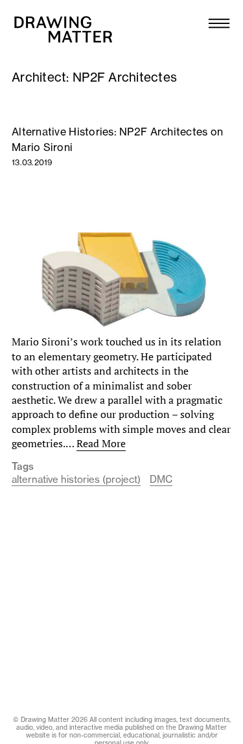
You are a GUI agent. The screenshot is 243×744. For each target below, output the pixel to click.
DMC (161, 479)
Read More (101, 443)
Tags (23, 466)
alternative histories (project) (76, 479)
